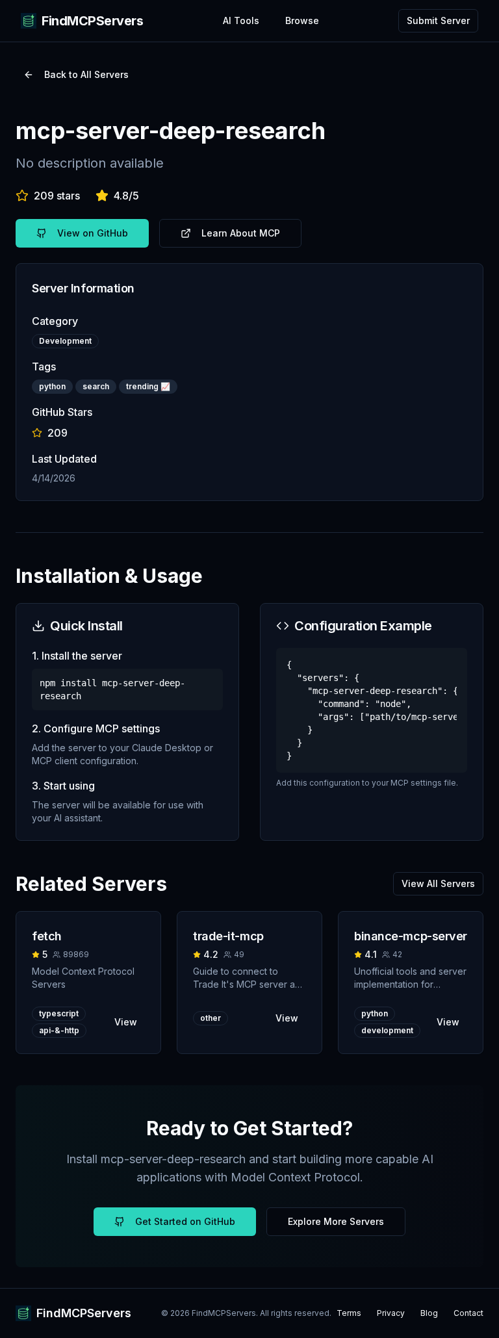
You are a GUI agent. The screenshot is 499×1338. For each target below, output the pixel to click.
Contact (468, 1313)
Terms (349, 1313)
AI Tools (241, 20)
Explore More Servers (336, 1221)
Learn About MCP (240, 232)
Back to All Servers (86, 74)
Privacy (391, 1313)
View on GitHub (92, 232)
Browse (302, 20)
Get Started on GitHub (185, 1221)
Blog (429, 1313)
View (125, 1021)
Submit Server (438, 20)
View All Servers (438, 883)
